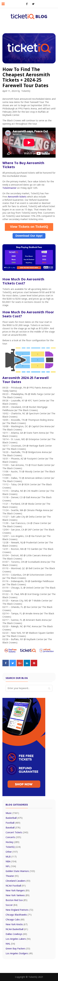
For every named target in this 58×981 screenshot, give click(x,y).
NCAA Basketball (17, 929)
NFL (11, 866)
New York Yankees (17, 895)
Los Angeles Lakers (18, 938)
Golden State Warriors (20, 871)
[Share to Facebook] (5, 665)
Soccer (11, 904)
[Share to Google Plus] (20, 665)
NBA (11, 861)
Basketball (14, 817)
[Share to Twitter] (13, 665)
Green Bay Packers (18, 948)
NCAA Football (16, 885)
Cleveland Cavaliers (18, 880)
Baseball (13, 827)
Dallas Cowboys (16, 934)
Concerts (13, 837)
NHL (10, 943)
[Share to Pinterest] (34, 665)
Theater (12, 875)
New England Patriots (19, 909)
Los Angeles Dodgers (19, 953)
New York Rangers (17, 890)
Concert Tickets (17, 832)
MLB (11, 856)
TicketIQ (25, 90)
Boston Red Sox (16, 900)
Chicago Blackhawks (19, 914)
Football (13, 822)
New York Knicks (17, 924)
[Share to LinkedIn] (27, 665)
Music (12, 813)
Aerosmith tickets (17, 196)
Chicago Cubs (15, 919)
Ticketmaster (9, 187)
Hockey (12, 842)
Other (12, 851)
